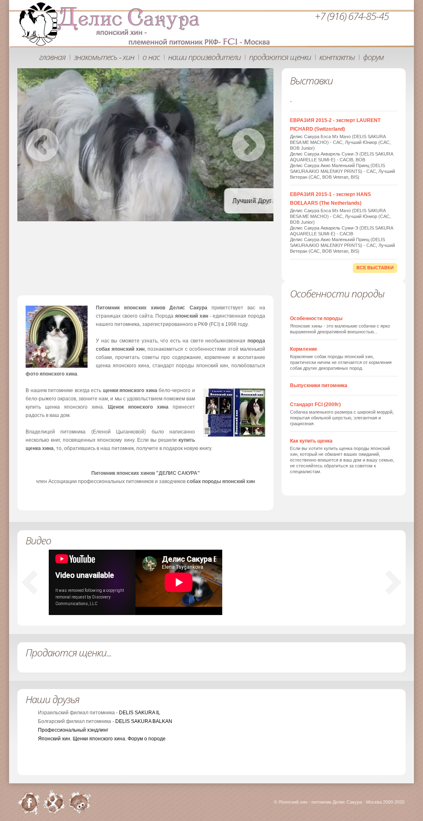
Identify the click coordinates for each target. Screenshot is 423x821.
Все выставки (375, 267)
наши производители (204, 57)
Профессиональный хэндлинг (73, 730)
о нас (151, 57)
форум (373, 57)
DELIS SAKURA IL (139, 713)
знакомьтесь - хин (104, 57)
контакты (337, 57)
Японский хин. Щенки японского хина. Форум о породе (102, 739)
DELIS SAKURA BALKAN (143, 721)
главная (52, 57)
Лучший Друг (194, 200)
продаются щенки (280, 57)
